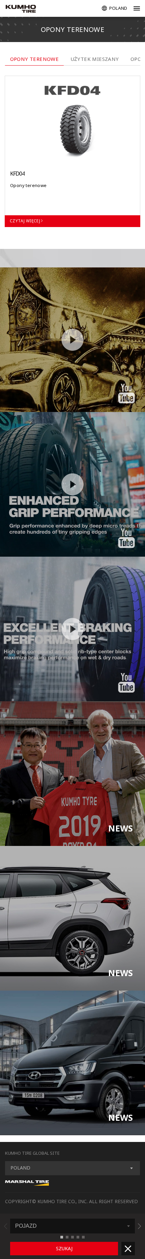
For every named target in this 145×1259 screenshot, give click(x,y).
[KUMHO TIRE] (28, 9)
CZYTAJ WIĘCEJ (25, 221)
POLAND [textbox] (20, 1167)
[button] (139, 1226)
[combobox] (72, 1168)
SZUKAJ (64, 1248)
